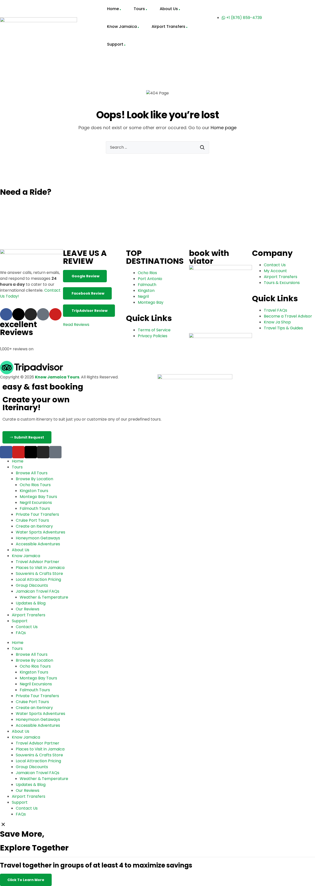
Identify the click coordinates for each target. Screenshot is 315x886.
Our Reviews (27, 609)
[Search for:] (157, 147)
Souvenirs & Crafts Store (39, 573)
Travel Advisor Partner (37, 562)
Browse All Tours (31, 473)
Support (115, 44)
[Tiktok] (43, 314)
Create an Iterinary (34, 526)
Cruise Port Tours (32, 520)
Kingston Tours (34, 491)
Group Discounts (32, 585)
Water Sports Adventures (40, 532)
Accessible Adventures (38, 544)
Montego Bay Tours (38, 496)
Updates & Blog (31, 603)
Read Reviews (76, 324)
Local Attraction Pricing (38, 579)
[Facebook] (6, 314)
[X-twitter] (18, 314)
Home (113, 9)
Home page (223, 127)
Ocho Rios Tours (35, 485)
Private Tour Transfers (37, 514)
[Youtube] (55, 314)
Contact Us (27, 627)
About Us (169, 9)
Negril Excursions (36, 502)
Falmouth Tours (35, 508)
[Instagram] (31, 314)
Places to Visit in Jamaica (40, 567)
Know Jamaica (122, 26)
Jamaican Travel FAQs (37, 591)
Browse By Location (34, 479)
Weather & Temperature (44, 597)
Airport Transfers (168, 26)
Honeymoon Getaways (38, 538)
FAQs (21, 633)
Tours (139, 9)
